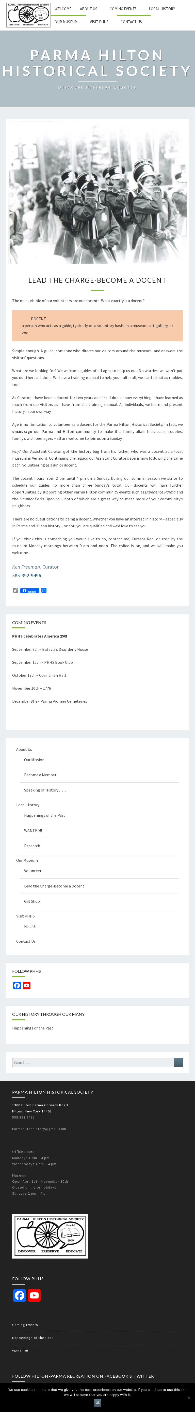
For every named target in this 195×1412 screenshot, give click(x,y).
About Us (88, 8)
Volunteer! (33, 870)
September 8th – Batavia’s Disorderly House (50, 649)
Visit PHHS (99, 21)
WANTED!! (33, 830)
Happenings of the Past (44, 815)
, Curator (49, 566)
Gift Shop (32, 901)
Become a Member (40, 774)
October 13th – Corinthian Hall (39, 675)
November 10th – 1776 (31, 688)
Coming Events (123, 8)
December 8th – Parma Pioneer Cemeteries (49, 701)
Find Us (30, 926)
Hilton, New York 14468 (32, 1111)
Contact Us (131, 21)
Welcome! (63, 8)
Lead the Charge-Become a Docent (54, 885)
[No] (188, 1397)
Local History (162, 8)
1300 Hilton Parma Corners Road (40, 1105)
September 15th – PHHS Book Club (42, 662)
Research (32, 845)
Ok (98, 1403)
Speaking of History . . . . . (45, 790)
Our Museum (66, 21)
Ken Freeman (26, 566)
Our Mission (34, 759)
